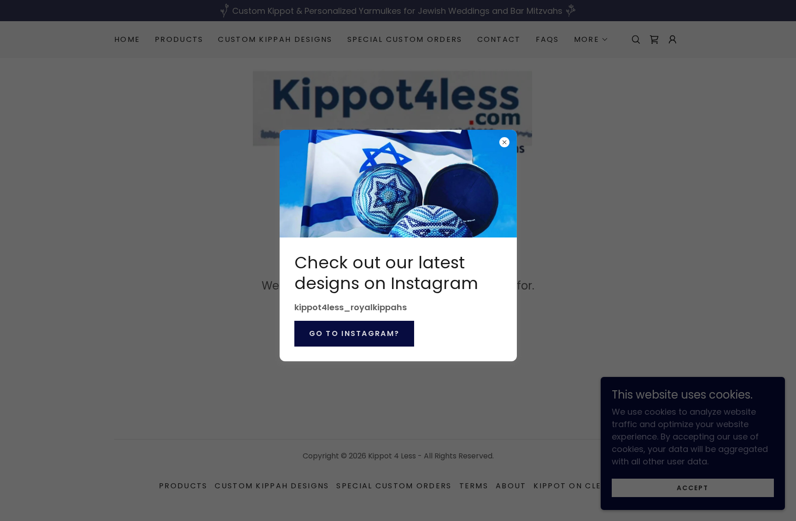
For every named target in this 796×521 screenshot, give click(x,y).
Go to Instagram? (354, 333)
